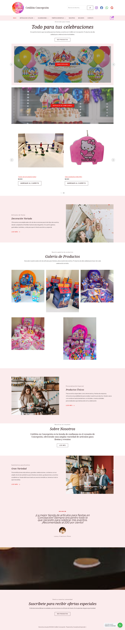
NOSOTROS (72, 18)
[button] (62, 82)
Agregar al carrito (29, 183)
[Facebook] (101, 7)
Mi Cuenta (81, 18)
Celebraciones (42, 18)
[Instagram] (96, 7)
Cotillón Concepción (37, 7)
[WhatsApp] (106, 7)
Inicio (14, 18)
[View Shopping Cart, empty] (112, 18)
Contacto (90, 18)
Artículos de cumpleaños (62, 105)
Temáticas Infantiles (58, 18)
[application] (33, 18)
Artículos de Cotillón (26, 18)
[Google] (112, 7)
